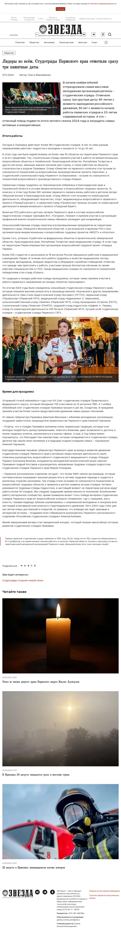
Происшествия (66, 42)
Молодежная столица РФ (29, 19)
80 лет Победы (14, 19)
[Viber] (34, 565)
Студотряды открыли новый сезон (22, 580)
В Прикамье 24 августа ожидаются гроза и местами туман (35, 775)
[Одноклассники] (25, 565)
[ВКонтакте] (21, 565)
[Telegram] (28, 565)
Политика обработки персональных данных (104, 896)
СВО (41, 19)
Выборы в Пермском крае (53, 19)
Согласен (60, 9)
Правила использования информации (104, 891)
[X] (31, 565)
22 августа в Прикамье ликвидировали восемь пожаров (33, 868)
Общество (34, 42)
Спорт (94, 42)
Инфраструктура (87, 19)
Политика (20, 42)
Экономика (49, 42)
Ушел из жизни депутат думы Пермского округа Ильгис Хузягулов (40, 682)
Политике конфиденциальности (102, 3)
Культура (82, 42)
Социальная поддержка (70, 19)
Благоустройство (104, 19)
